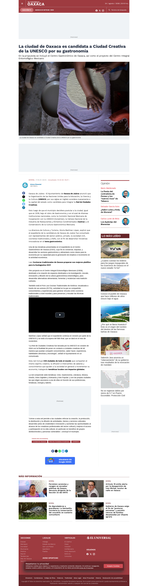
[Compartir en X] (23, 196)
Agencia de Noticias (42, 10)
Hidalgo (45, 542)
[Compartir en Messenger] (23, 204)
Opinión (105, 183)
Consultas (68, 556)
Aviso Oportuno (70, 551)
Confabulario (69, 549)
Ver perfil (34, 186)
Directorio (28, 578)
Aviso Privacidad (88, 578)
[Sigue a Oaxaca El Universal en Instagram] (103, 11)
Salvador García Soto (110, 206)
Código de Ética (49, 578)
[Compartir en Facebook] (23, 193)
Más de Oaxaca (26, 558)
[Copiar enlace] (23, 207)
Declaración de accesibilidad (113, 578)
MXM (52, 10)
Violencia (60, 578)
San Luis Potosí (48, 546)
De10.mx (68, 554)
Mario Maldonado (108, 188)
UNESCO (76, 441)
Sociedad (24, 546)
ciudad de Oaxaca (39, 441)
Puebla (45, 551)
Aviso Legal (77, 578)
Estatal (32, 180)
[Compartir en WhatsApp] (23, 200)
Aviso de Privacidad (86, 568)
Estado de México (49, 544)
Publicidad (68, 578)
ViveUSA (68, 546)
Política (23, 551)
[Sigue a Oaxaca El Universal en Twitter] (100, 11)
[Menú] (22, 3)
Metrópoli (24, 544)
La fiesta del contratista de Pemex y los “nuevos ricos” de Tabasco (109, 196)
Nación (23, 554)
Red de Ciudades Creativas (59, 441)
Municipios (24, 549)
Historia (98, 578)
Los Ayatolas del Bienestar (108, 223)
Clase (67, 544)
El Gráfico (68, 542)
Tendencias (25, 556)
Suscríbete (26, 10)
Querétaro (46, 549)
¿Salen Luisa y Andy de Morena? (110, 210)
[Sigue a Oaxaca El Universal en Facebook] (97, 11)
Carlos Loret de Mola (110, 219)
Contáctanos (38, 578)
